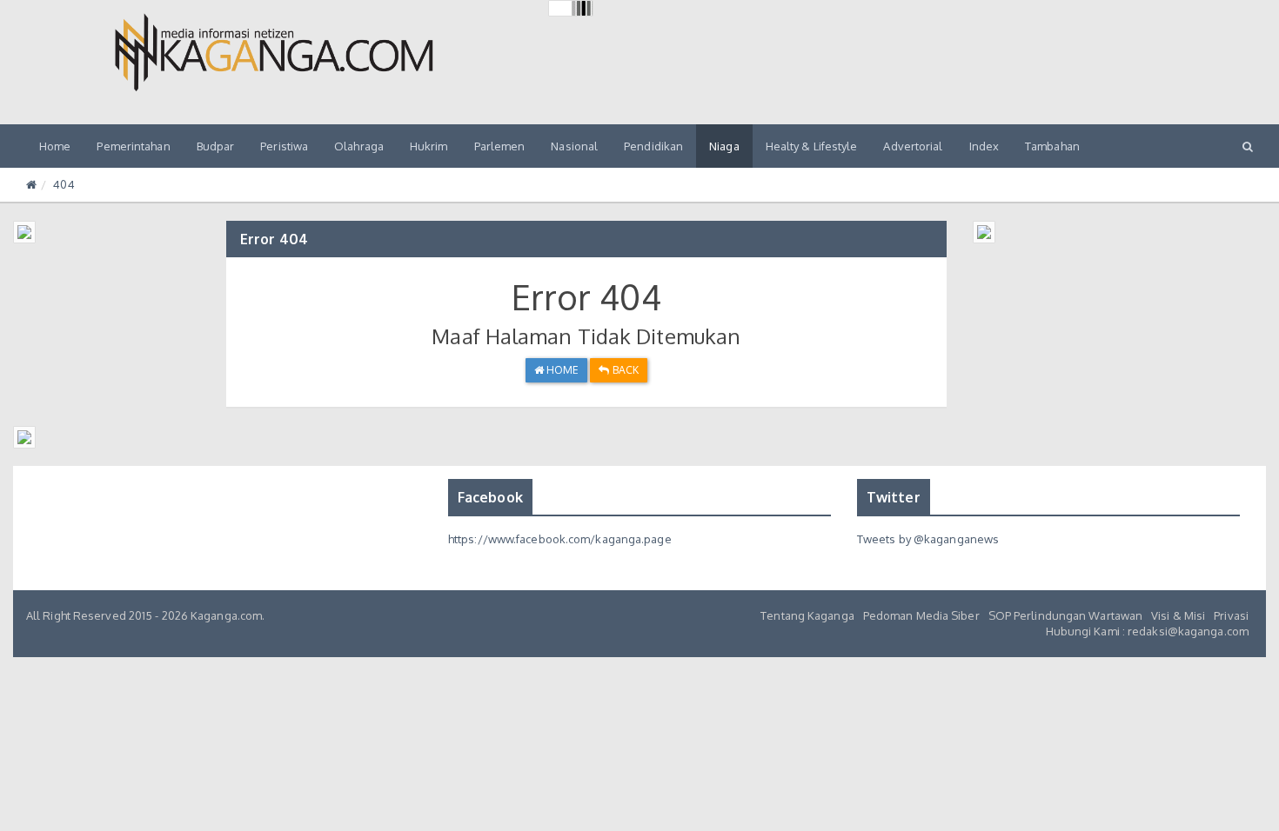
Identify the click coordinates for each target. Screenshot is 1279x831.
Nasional (574, 146)
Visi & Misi (1178, 615)
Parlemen (500, 146)
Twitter (894, 497)
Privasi (1231, 615)
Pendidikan (653, 146)
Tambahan (1052, 146)
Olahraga (359, 146)
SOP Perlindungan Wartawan (1065, 615)
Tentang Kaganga (807, 615)
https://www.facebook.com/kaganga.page (560, 539)
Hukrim (429, 146)
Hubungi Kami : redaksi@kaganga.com (1147, 631)
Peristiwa (284, 146)
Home (54, 146)
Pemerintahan (133, 146)
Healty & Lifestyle (812, 146)
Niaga (724, 146)
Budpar (216, 146)
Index (984, 146)
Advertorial (912, 146)
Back (624, 369)
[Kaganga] (274, 52)
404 (63, 184)
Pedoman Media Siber (921, 615)
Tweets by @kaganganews (928, 539)
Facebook (490, 497)
